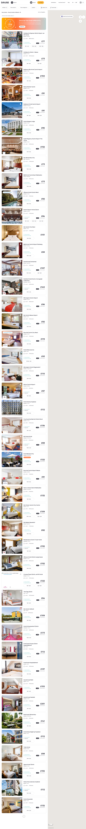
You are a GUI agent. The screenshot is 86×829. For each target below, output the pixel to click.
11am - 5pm (29, 238)
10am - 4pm (29, 169)
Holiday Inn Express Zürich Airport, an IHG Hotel (24, 40)
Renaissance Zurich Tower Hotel (24, 546)
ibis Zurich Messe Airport (24, 321)
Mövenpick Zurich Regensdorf (24, 373)
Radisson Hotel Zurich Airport (24, 110)
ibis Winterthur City (24, 164)
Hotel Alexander (24, 805)
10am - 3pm (29, 413)
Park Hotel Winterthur (24, 721)
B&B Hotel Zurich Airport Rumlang (24, 250)
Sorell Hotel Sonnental (24, 268)
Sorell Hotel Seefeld (24, 703)
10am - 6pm (34, 46)
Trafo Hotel (24, 753)
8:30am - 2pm (28, 361)
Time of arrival (13, 7)
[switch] (44, 7)
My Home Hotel (24, 442)
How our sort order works (7, 15)
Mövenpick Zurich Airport (24, 304)
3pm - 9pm (41, 221)
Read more (22, 26)
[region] (67, 419)
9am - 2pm (27, 221)
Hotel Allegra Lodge (24, 127)
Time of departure (23, 7)
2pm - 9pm (40, 272)
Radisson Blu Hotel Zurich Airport (24, 75)
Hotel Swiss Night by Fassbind (24, 737)
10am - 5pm (29, 98)
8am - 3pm (29, 115)
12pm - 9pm (41, 46)
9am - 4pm (29, 430)
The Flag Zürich (24, 598)
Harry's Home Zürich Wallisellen (24, 494)
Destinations (53, 2)
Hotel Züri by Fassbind (24, 408)
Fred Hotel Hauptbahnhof (24, 669)
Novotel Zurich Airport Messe (24, 476)
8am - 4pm (27, 46)
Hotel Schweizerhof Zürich (24, 632)
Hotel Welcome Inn (24, 356)
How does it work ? (62, 2)
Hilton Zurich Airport (24, 390)
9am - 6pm (29, 63)
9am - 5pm (29, 499)
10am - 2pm (29, 810)
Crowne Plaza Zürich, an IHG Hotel (24, 580)
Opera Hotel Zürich (24, 770)
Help (69, 2)
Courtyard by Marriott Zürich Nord (24, 425)
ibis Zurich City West (24, 233)
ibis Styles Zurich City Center (24, 511)
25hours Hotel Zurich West (24, 198)
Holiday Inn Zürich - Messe (24, 58)
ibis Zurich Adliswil (24, 615)
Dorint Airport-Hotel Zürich (24, 216)
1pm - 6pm (39, 63)
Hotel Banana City (24, 459)
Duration (33, 7)
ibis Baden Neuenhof (24, 528)
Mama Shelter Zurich (24, 93)
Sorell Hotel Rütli (24, 686)
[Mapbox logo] (51, 828)
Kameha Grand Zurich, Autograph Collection (24, 286)
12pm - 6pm (34, 221)
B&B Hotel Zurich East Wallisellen (24, 181)
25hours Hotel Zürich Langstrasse (24, 563)
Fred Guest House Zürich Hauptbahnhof (24, 650)
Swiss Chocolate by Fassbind (24, 788)
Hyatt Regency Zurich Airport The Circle (24, 145)
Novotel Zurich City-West (24, 338)
